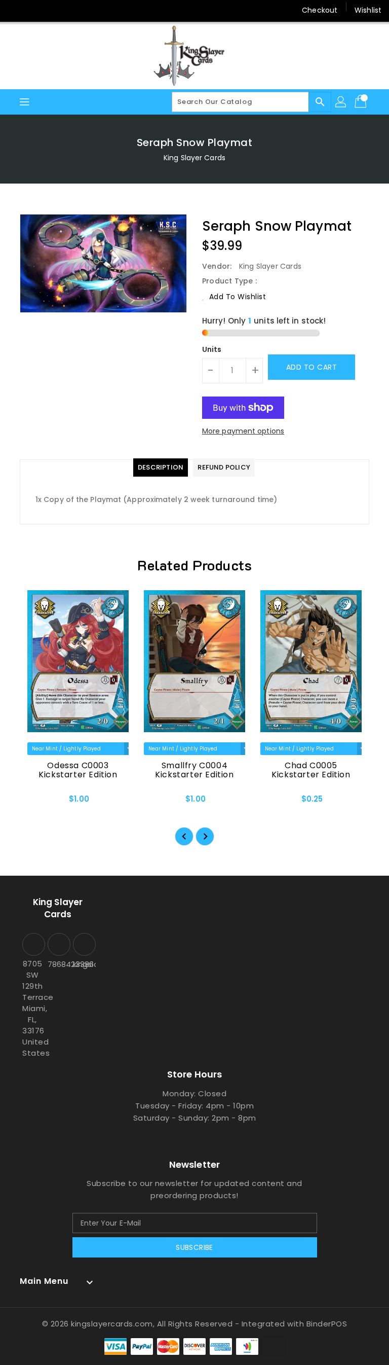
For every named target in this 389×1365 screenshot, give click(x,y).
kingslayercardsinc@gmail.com (83, 964)
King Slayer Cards (194, 158)
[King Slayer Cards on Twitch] (93, 10)
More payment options (243, 431)
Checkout (319, 10)
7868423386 (58, 964)
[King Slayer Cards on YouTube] (74, 10)
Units (212, 349)
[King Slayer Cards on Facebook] (16, 10)
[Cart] (362, 102)
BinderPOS (326, 1323)
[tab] (160, 467)
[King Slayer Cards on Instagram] (54, 10)
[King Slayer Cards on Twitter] (35, 10)
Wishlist (368, 10)
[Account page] (341, 102)
